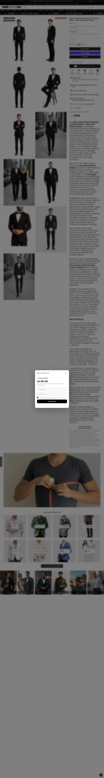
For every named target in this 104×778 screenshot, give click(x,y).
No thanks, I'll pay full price (52, 405)
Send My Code (52, 401)
